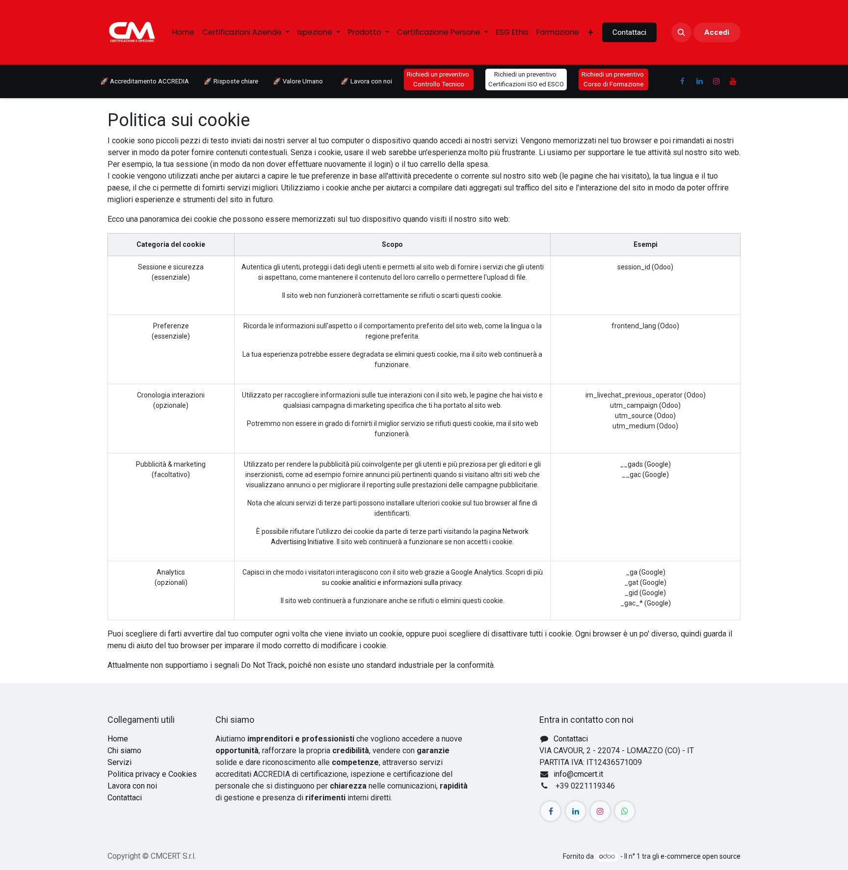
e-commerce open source (701, 856)
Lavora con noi (132, 786)
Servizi (119, 762)
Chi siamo (124, 750)
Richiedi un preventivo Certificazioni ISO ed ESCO (526, 79)
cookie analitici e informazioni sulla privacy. (397, 582)
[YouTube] (733, 81)
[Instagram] (716, 81)
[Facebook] (682, 81)
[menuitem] (183, 32)
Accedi (716, 32)
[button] (681, 32)
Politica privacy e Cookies (152, 774)
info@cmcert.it (578, 774)
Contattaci (629, 32)
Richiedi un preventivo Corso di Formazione (613, 79)
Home (117, 738)
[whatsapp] (625, 811)
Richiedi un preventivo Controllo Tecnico (439, 79)
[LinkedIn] (699, 81)
